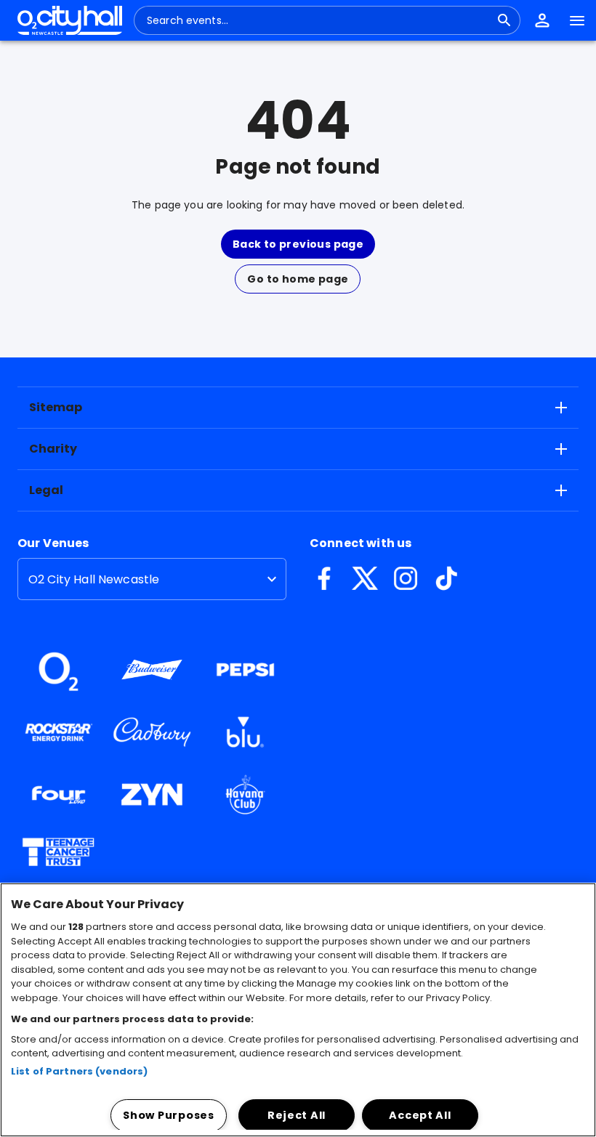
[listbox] (152, 579)
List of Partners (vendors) (79, 1071)
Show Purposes (168, 1115)
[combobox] (318, 20)
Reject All (296, 1115)
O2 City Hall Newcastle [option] (93, 579)
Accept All (420, 1115)
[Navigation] (577, 20)
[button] (542, 20)
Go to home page (297, 279)
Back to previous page (298, 244)
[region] (298, 1010)
